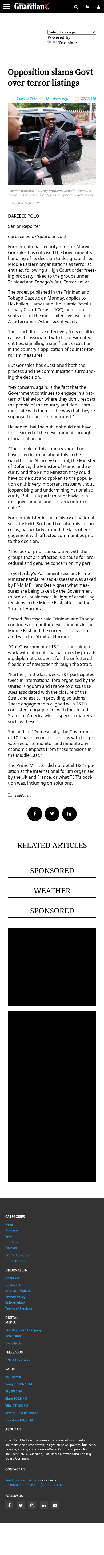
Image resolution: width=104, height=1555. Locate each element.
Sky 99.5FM (13, 1391)
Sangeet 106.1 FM (18, 1384)
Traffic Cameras (17, 1255)
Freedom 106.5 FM (19, 1420)
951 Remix (13, 1376)
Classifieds (13, 1343)
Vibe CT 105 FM (16, 1405)
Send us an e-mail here (22, 1480)
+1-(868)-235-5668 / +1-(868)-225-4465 (34, 1485)
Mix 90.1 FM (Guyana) (21, 1413)
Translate (67, 42)
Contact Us (13, 1285)
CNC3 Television (17, 1360)
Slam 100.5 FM (16, 1398)
